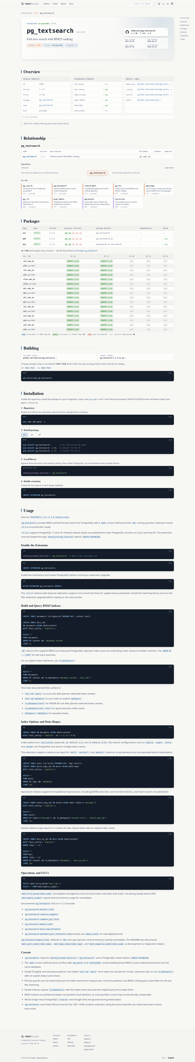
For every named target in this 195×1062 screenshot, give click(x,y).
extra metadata (31, 117)
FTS (36, 13)
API (69, 1039)
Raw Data (71, 1046)
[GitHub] (172, 4)
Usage (182, 39)
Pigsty (33, 1058)
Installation (184, 36)
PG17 (32, 368)
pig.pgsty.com (89, 1046)
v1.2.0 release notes (58, 517)
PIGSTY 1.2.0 (72, 261)
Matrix (46, 3)
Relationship (184, 25)
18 (66, 233)
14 (80, 233)
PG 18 (72, 256)
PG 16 (131, 256)
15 (77, 233)
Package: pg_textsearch (87, 250)
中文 (163, 1058)
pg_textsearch (50, 30)
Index (55, 3)
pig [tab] (24, 435)
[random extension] (159, 4)
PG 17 (106, 256)
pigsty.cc (87, 1042)
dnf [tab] (39, 435)
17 (70, 233)
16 (73, 233)
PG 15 (148, 256)
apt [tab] (32, 435)
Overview (183, 22)
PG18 (27, 368)
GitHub (70, 1042)
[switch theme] (168, 4)
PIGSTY (37, 233)
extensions (26, 13)
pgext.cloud (89, 1049)
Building (183, 32)
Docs (71, 3)
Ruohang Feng (42, 1058)
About (63, 3)
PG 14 (165, 256)
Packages (183, 29)
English (171, 1058)
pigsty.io (87, 1039)
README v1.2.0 (39, 517)
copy (170, 373)
